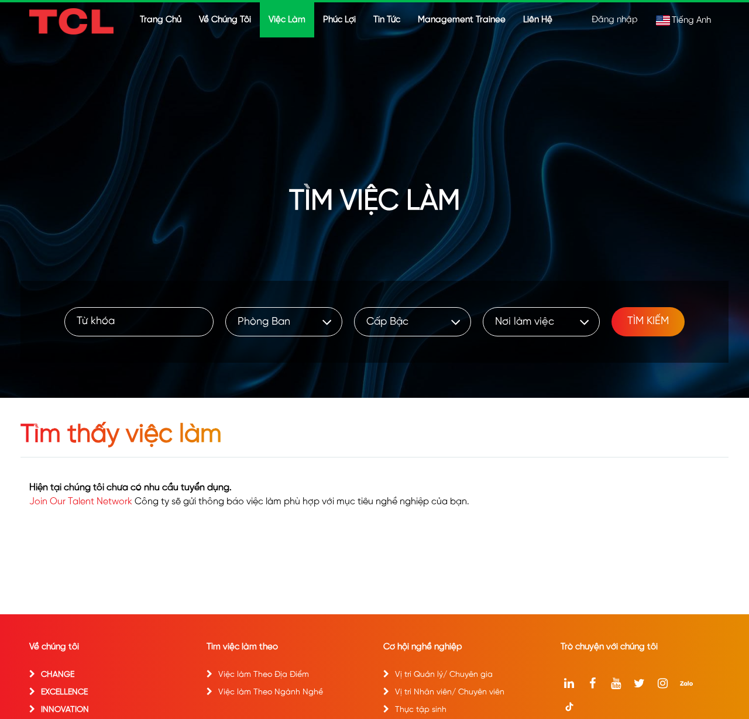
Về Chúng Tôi (225, 20)
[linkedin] (569, 683)
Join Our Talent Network (80, 502)
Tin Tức (386, 20)
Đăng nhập (615, 20)
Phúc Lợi (339, 20)
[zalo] (686, 683)
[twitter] (639, 683)
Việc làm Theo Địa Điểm (263, 674)
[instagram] (663, 683)
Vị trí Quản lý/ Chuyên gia (444, 674)
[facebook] (593, 683)
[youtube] (616, 683)
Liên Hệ (537, 20)
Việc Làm (287, 20)
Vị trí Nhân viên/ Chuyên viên (449, 692)
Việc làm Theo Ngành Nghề (270, 692)
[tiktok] (569, 706)
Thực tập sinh (420, 710)
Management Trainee (462, 20)
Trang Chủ (160, 20)
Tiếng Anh (691, 20)
